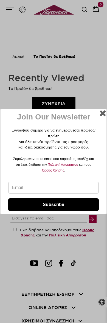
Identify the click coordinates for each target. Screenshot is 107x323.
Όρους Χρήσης (53, 170)
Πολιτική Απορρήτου (63, 165)
